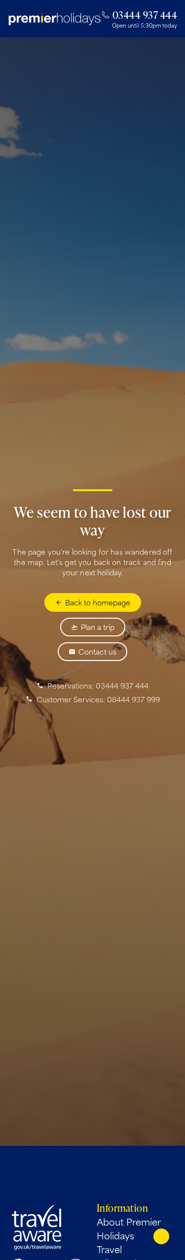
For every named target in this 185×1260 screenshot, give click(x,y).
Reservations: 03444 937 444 (97, 686)
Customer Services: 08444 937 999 (98, 699)
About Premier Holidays (128, 1228)
